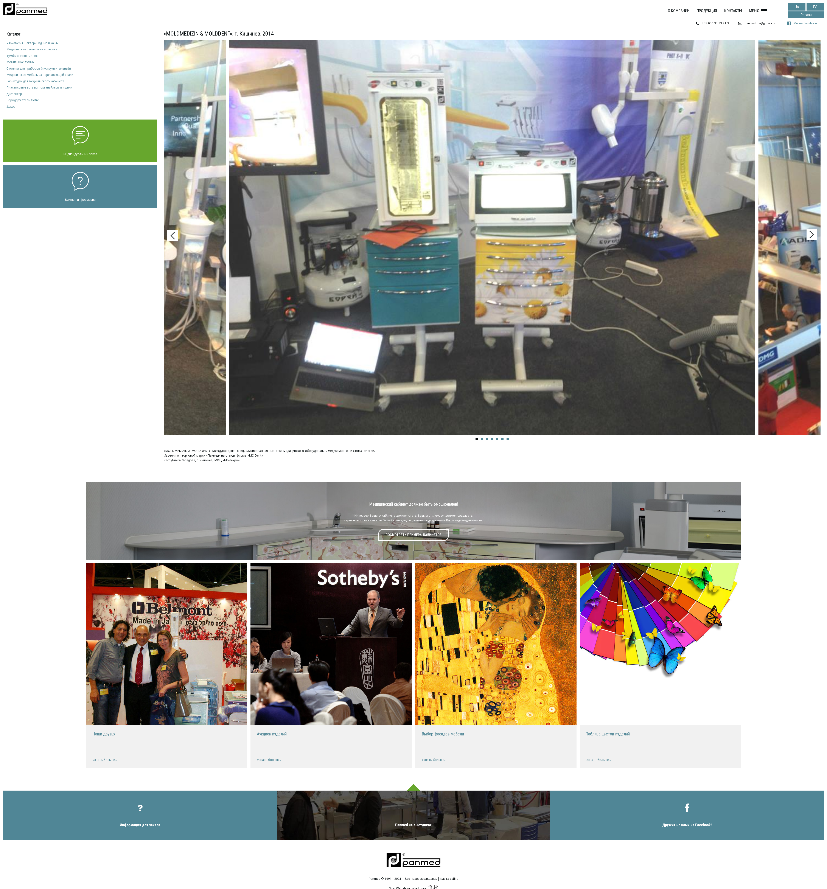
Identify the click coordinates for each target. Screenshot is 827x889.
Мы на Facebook (805, 23)
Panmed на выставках (413, 825)
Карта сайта (449, 878)
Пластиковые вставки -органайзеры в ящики (39, 87)
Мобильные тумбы (20, 62)
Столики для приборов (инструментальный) (38, 68)
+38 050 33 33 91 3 (715, 23)
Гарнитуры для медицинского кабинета (35, 81)
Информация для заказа (140, 825)
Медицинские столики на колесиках (32, 49)
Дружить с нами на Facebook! (687, 825)
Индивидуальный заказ (80, 154)
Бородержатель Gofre (22, 100)
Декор (11, 106)
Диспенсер (14, 94)
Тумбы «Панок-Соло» (22, 56)
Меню (754, 10)
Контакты (733, 10)
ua (797, 7)
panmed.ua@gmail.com (761, 23)
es (815, 7)
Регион (806, 14)
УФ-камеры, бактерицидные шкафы (32, 43)
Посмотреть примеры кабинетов (413, 535)
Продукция (707, 10)
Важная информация (80, 199)
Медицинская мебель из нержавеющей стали (39, 75)
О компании (678, 10)
